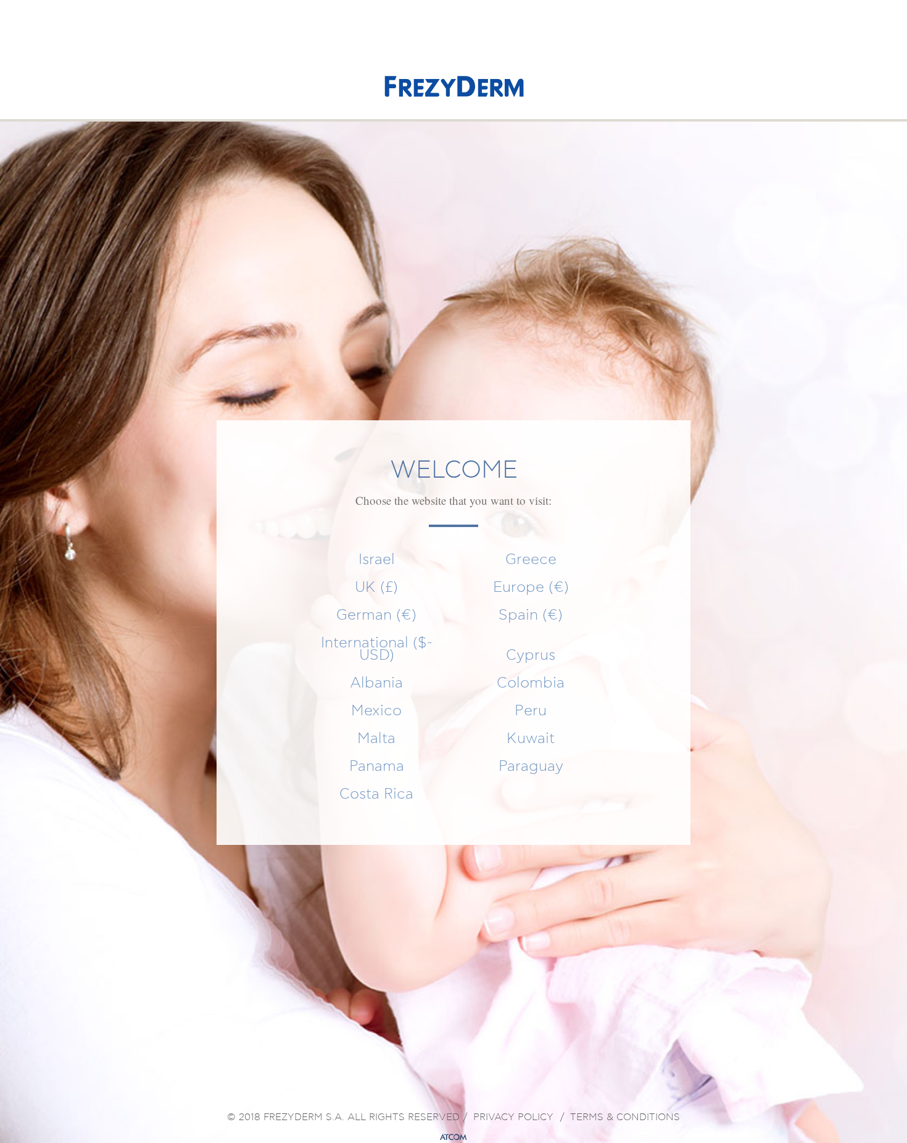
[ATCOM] (453, 1137)
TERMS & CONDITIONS (625, 1118)
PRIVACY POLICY (513, 1118)
